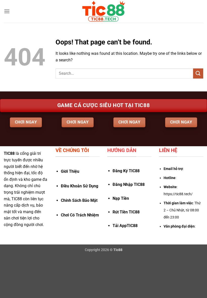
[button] (7, 11)
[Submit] (198, 73)
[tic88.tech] (103, 11)
